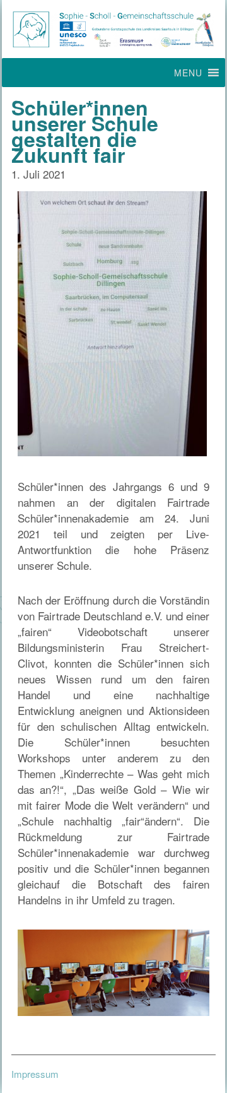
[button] (188, 72)
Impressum (35, 1073)
